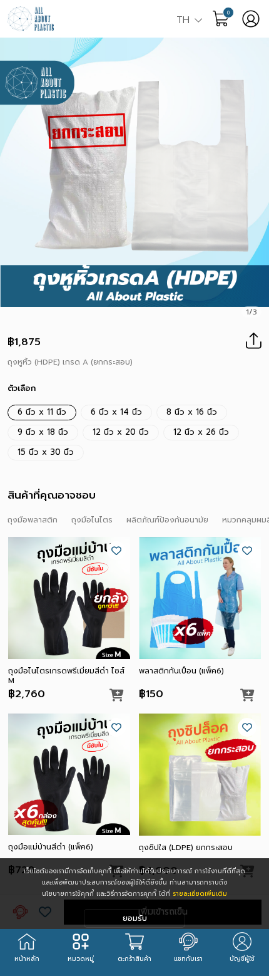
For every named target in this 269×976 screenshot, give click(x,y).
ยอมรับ (135, 918)
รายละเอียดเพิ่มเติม (200, 893)
